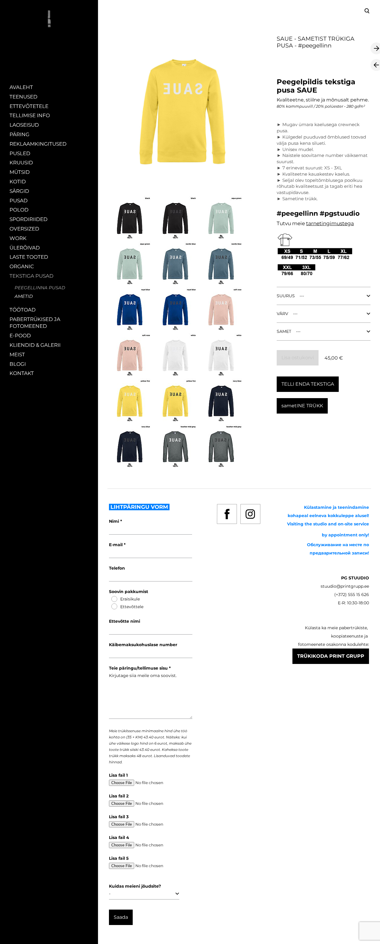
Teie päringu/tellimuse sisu (139, 668)
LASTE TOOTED (29, 257)
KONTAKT (22, 373)
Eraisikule (130, 599)
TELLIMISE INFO (30, 115)
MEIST (17, 354)
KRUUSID (21, 163)
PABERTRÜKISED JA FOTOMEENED (35, 322)
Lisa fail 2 (119, 796)
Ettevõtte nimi (124, 621)
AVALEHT (21, 87)
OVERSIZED (24, 229)
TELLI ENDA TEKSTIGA (307, 384)
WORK (18, 238)
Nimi (114, 521)
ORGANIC (22, 266)
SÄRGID (19, 191)
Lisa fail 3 (119, 816)
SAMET (284, 331)
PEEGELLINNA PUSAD (40, 287)
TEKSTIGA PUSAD (31, 276)
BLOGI (18, 364)
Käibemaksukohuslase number (143, 644)
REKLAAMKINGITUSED (38, 144)
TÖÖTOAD (23, 310)
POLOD (19, 210)
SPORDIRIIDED (29, 219)
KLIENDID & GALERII (35, 345)
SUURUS (286, 295)
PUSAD (19, 201)
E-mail (116, 544)
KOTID (18, 182)
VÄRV (282, 313)
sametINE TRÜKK (302, 406)
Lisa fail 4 (119, 837)
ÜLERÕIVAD (25, 248)
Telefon (117, 568)
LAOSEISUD (24, 125)
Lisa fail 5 (119, 858)
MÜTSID (20, 172)
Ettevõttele (131, 606)
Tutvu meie (291, 223)
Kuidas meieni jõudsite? (135, 886)
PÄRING (19, 134)
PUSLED (20, 153)
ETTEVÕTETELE (29, 106)
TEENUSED (23, 97)
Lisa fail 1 (118, 775)
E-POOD (20, 335)
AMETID (24, 296)
